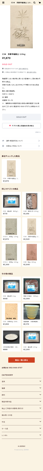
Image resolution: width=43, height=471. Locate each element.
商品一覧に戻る (21, 360)
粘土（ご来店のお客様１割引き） (13, 408)
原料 (3, 395)
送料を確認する (23, 69)
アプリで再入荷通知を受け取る (22, 126)
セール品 (5, 429)
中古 (3, 422)
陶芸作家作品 (7, 402)
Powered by (19, 450)
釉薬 (3, 388)
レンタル (4, 435)
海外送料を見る (31, 72)
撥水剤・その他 (7, 415)
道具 (3, 381)
